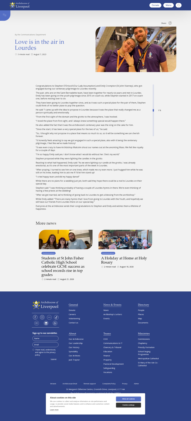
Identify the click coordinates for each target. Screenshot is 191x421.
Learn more (54, 410)
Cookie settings (128, 405)
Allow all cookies (128, 399)
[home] (20, 5)
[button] (168, 5)
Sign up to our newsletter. (44, 332)
